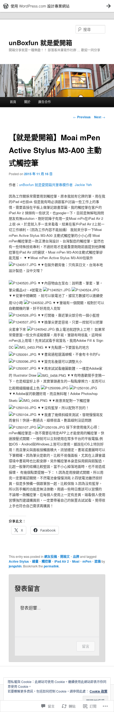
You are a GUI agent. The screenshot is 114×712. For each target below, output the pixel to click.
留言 (85, 646)
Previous (82, 117)
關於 (27, 101)
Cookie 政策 (98, 691)
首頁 (13, 101)
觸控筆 (46, 561)
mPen (86, 561)
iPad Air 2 (61, 561)
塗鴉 (97, 561)
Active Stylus (19, 561)
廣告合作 (44, 101)
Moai (75, 561)
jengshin (15, 566)
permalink (51, 566)
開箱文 (65, 556)
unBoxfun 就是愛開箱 (40, 42)
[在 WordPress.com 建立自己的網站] (57, 6)
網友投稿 (50, 556)
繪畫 (35, 561)
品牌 (76, 556)
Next (99, 117)
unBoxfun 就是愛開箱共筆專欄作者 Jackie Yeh (55, 184)
